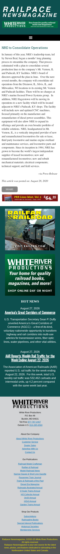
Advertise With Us (30, 449)
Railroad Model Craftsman (30, 464)
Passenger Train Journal (30, 477)
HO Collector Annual (30, 494)
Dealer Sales (30, 445)
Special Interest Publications (30, 523)
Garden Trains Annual (30, 504)
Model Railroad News (30, 471)
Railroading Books (30, 520)
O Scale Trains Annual (30, 491)
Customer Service (30, 442)
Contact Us (30, 452)
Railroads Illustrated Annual (30, 488)
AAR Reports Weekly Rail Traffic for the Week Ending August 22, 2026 (30, 357)
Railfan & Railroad (30, 467)
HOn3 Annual (30, 501)
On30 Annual (30, 498)
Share (9, 189)
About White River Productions (30, 438)
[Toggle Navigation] (30, 38)
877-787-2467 (34, 422)
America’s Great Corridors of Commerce (30, 312)
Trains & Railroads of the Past (30, 481)
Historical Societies (30, 526)
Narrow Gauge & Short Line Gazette (30, 474)
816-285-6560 (36, 425)
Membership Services (30, 530)
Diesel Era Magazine (30, 484)
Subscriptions (30, 516)
